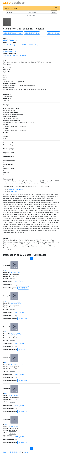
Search (54, 12)
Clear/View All (31, 15)
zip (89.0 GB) (23, 442)
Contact (25, 452)
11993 (6, 270)
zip (16, 285)
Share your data (11, 8)
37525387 (13, 191)
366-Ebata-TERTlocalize (10, 41)
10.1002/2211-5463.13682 (17, 189)
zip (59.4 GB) (23, 411)
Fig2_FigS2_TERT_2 (15, 303)
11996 (6, 363)
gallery (16, 282)
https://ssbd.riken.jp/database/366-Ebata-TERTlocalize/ (20, 45)
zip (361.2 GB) (23, 350)
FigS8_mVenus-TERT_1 (16, 365)
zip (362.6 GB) (23, 288)
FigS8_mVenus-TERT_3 (16, 426)
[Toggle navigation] (56, 8)
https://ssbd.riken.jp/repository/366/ (14, 55)
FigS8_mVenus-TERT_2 (16, 395)
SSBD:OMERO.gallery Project (13, 33)
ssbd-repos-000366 (9, 51)
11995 (6, 332)
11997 (6, 394)
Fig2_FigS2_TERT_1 (15, 272)
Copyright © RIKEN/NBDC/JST (12, 452)
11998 (6, 424)
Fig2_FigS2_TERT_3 (15, 334)
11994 (6, 301)
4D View (12, 278)
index (22, 282)
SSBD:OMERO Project (32, 33)
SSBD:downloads (53, 33)
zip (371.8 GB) (23, 319)
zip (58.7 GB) (23, 380)
